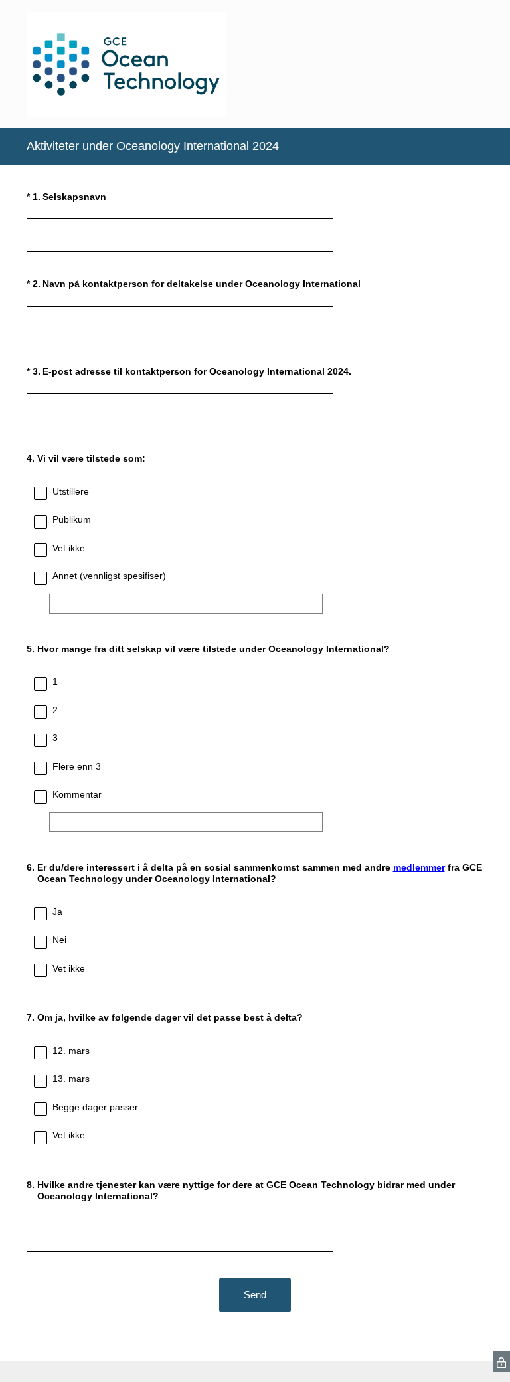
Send (255, 1294)
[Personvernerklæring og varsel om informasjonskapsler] (501, 1362)
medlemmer (419, 867)
